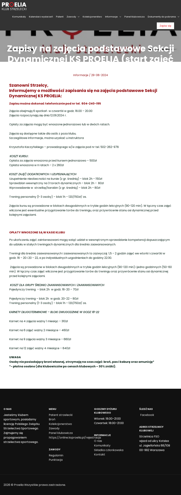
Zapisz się (165, 26)
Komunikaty (102, 445)
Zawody (54, 428)
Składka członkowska (108, 450)
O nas (98, 441)
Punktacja (56, 460)
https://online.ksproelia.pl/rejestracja (75, 438)
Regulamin (56, 455)
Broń (52, 419)
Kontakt (99, 454)
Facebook (147, 415)
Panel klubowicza (61, 433)
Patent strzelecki (60, 415)
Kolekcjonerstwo (60, 424)
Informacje (80, 75)
